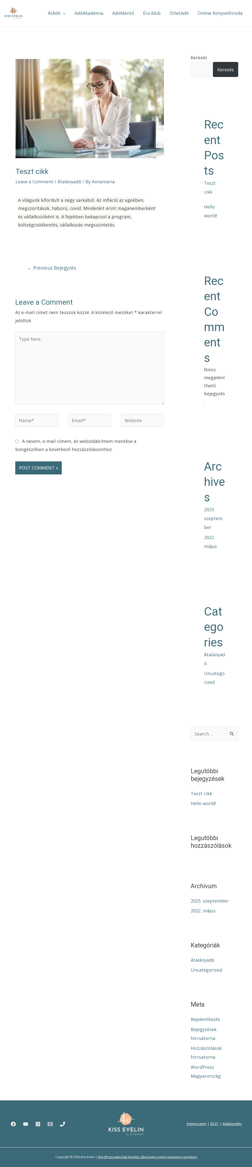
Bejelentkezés (205, 1019)
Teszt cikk (201, 793)
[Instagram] (37, 1124)
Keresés (199, 57)
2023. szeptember (213, 518)
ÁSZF (214, 1123)
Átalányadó (69, 182)
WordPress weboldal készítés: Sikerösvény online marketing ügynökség (147, 1157)
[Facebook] (13, 1124)
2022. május (203, 911)
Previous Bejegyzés (51, 267)
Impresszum (196, 1123)
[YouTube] (25, 1124)
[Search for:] (214, 734)
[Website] (142, 421)
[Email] (50, 1124)
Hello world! (203, 803)
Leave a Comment (34, 182)
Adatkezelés (232, 1123)
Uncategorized (206, 970)
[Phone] (62, 1124)
